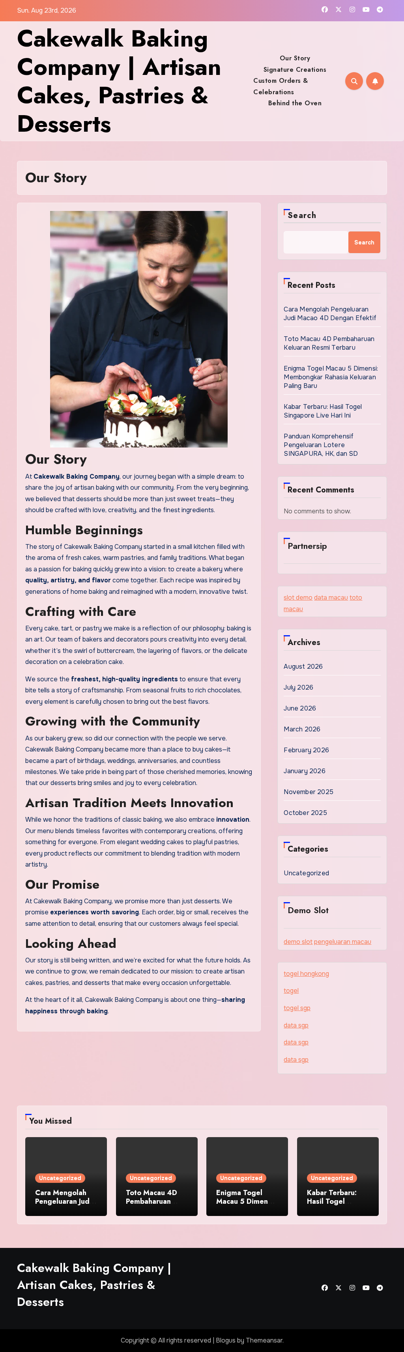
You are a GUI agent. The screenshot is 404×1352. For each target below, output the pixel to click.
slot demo (298, 597)
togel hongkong (306, 974)
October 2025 (305, 813)
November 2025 (308, 792)
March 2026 (302, 729)
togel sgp (297, 1008)
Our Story (295, 58)
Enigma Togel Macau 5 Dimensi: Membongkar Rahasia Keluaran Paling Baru (331, 377)
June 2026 (300, 708)
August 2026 (303, 666)
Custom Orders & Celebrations (280, 86)
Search (302, 215)
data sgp (296, 1025)
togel (291, 990)
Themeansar (264, 1340)
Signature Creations (295, 69)
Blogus (226, 1340)
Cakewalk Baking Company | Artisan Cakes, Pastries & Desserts (119, 81)
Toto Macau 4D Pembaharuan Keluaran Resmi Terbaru (329, 343)
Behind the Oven (295, 103)
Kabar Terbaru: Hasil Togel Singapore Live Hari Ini (323, 411)
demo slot (298, 942)
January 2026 (304, 771)
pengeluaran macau (342, 942)
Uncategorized (306, 873)
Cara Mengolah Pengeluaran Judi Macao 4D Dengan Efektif (330, 313)
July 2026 (298, 687)
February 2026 (306, 750)
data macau (331, 597)
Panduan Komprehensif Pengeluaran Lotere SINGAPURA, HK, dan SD (321, 445)
